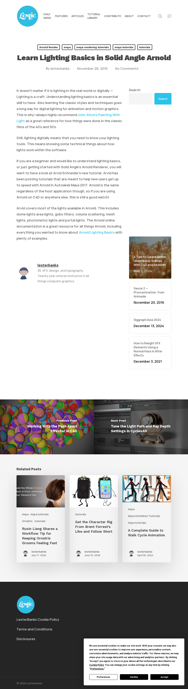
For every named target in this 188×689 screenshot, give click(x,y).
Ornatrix (27, 521)
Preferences (103, 677)
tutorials (144, 47)
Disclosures (26, 639)
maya (67, 47)
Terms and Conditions (34, 629)
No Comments (126, 68)
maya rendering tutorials (92, 47)
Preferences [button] (97, 669)
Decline (134, 677)
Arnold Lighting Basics (97, 232)
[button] (169, 16)
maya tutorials (124, 47)
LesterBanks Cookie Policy (38, 619)
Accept (164, 677)
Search (134, 90)
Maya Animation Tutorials (144, 516)
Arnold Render (48, 47)
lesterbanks (60, 68)
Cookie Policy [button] (96, 665)
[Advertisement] (150, 170)
